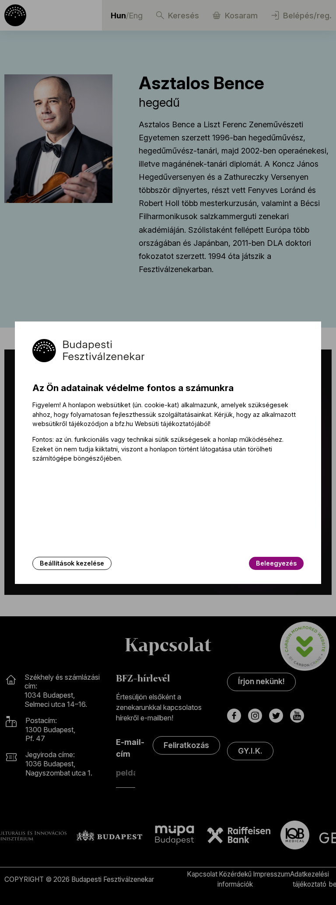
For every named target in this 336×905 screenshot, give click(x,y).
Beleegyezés (276, 563)
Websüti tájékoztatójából (172, 423)
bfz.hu (124, 423)
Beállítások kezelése (72, 563)
